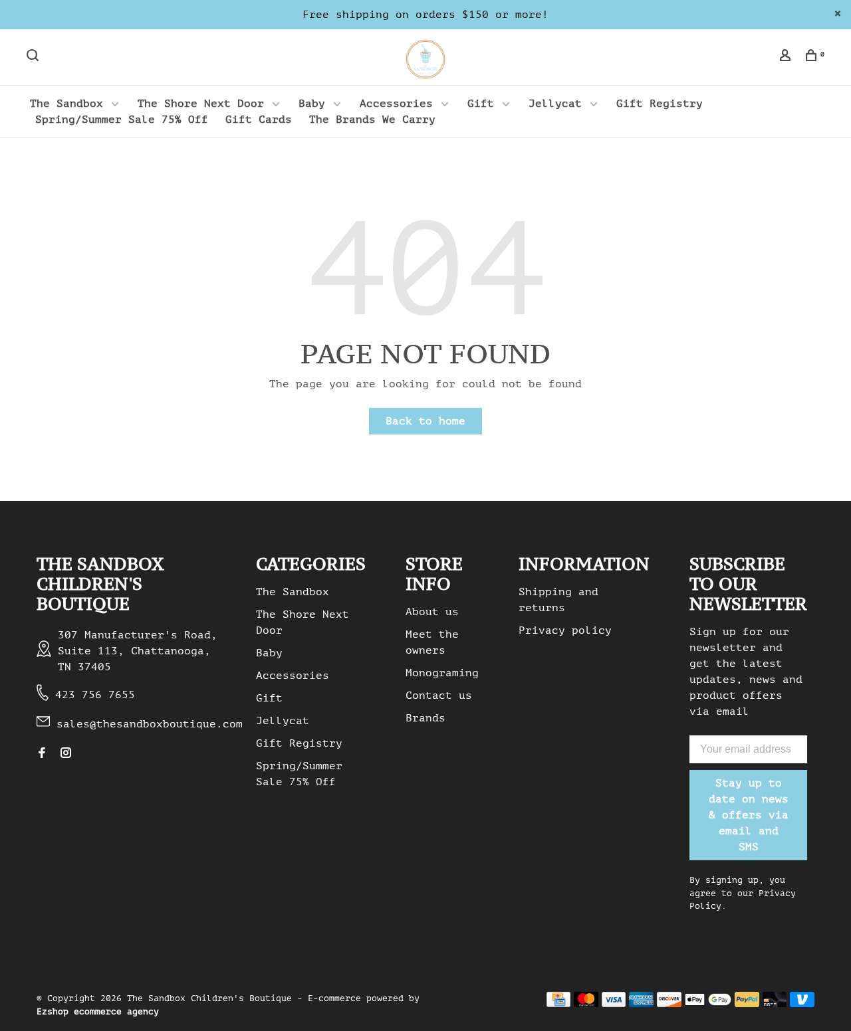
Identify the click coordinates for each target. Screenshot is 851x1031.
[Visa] (614, 1004)
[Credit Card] (558, 1004)
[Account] (786, 57)
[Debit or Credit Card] (775, 1004)
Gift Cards (258, 120)
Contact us (439, 696)
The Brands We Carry (372, 120)
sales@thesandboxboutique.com (150, 724)
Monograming (442, 673)
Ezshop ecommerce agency (98, 1011)
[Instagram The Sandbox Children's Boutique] (66, 754)
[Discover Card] (669, 1004)
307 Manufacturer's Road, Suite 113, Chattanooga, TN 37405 (137, 651)
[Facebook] (42, 754)
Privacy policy (565, 630)
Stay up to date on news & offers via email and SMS (749, 815)
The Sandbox (66, 104)
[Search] (34, 57)
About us (432, 612)
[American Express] (641, 1004)
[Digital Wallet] (708, 1004)
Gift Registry (659, 104)
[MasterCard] (586, 1004)
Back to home (425, 421)
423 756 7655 (95, 695)
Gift (480, 104)
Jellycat (555, 104)
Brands (425, 718)
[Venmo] (802, 1004)
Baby (312, 104)
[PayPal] (747, 1004)
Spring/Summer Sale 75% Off (121, 120)
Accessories (396, 104)
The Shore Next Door (201, 104)
